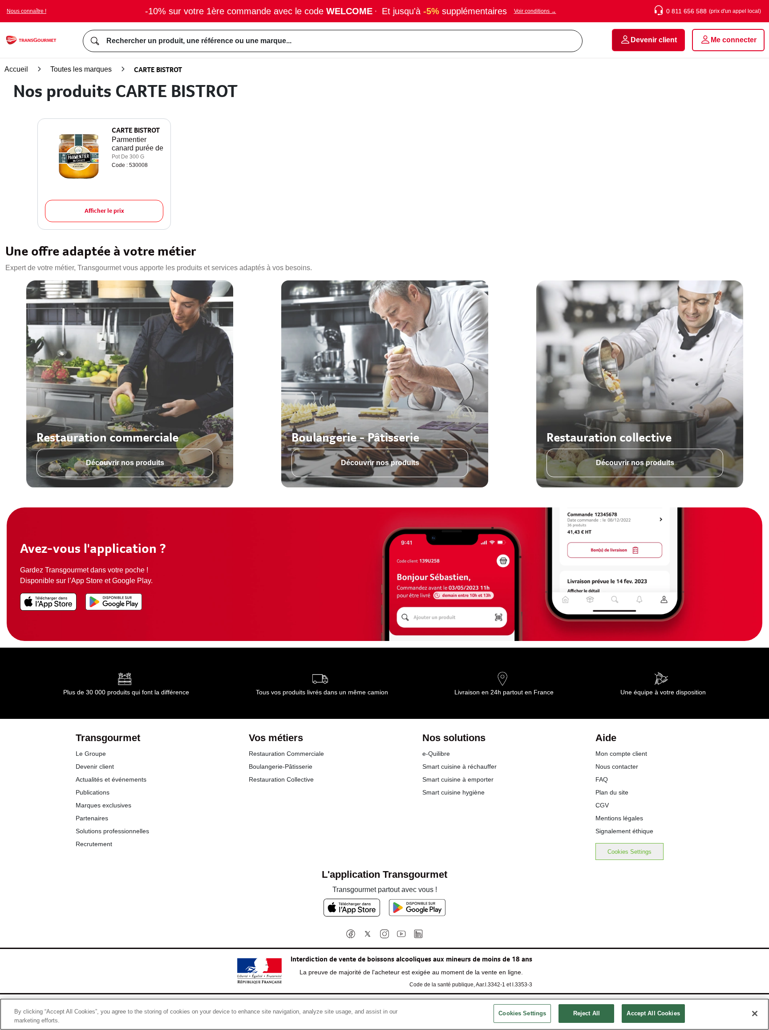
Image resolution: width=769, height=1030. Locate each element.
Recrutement (94, 844)
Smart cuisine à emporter (458, 779)
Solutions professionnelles (112, 831)
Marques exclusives (103, 805)
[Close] (755, 1013)
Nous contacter (616, 766)
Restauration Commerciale (286, 753)
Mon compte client (621, 753)
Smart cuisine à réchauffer (459, 766)
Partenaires (92, 818)
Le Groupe (91, 753)
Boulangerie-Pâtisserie (280, 766)
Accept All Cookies (653, 1013)
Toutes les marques (81, 69)
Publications (92, 792)
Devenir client (95, 766)
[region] (384, 1014)
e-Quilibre (436, 753)
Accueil (16, 69)
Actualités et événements (111, 779)
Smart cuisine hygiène (453, 792)
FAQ (601, 779)
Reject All (586, 1013)
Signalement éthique (624, 831)
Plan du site (611, 792)
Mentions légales (619, 818)
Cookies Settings (629, 851)
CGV (602, 805)
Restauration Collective (281, 779)
